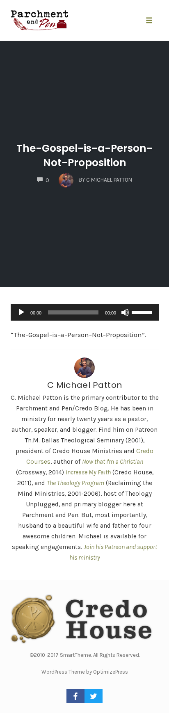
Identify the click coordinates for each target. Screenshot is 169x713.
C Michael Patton (84, 385)
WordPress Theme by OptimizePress (84, 672)
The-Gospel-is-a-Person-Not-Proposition (84, 155)
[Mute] (125, 312)
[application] (85, 312)
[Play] (21, 312)
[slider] (143, 311)
